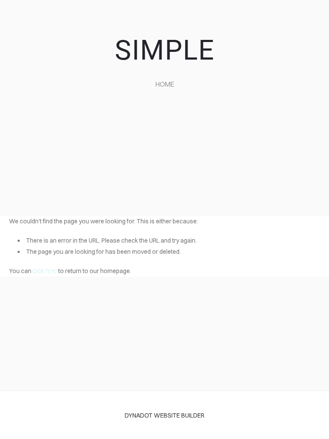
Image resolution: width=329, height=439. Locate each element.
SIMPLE (165, 50)
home (165, 84)
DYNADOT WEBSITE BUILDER (164, 415)
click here (45, 271)
